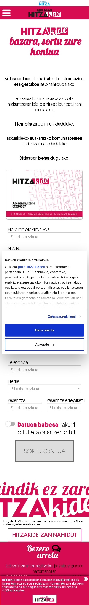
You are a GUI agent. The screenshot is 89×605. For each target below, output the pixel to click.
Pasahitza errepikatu (64, 400)
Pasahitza (16, 400)
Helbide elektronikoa (28, 229)
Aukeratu (42, 344)
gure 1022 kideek (31, 266)
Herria (13, 381)
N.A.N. (14, 248)
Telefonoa (18, 362)
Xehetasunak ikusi (62, 316)
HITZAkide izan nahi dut (44, 535)
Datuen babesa (37, 425)
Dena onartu (44, 330)
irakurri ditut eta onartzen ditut (46, 428)
